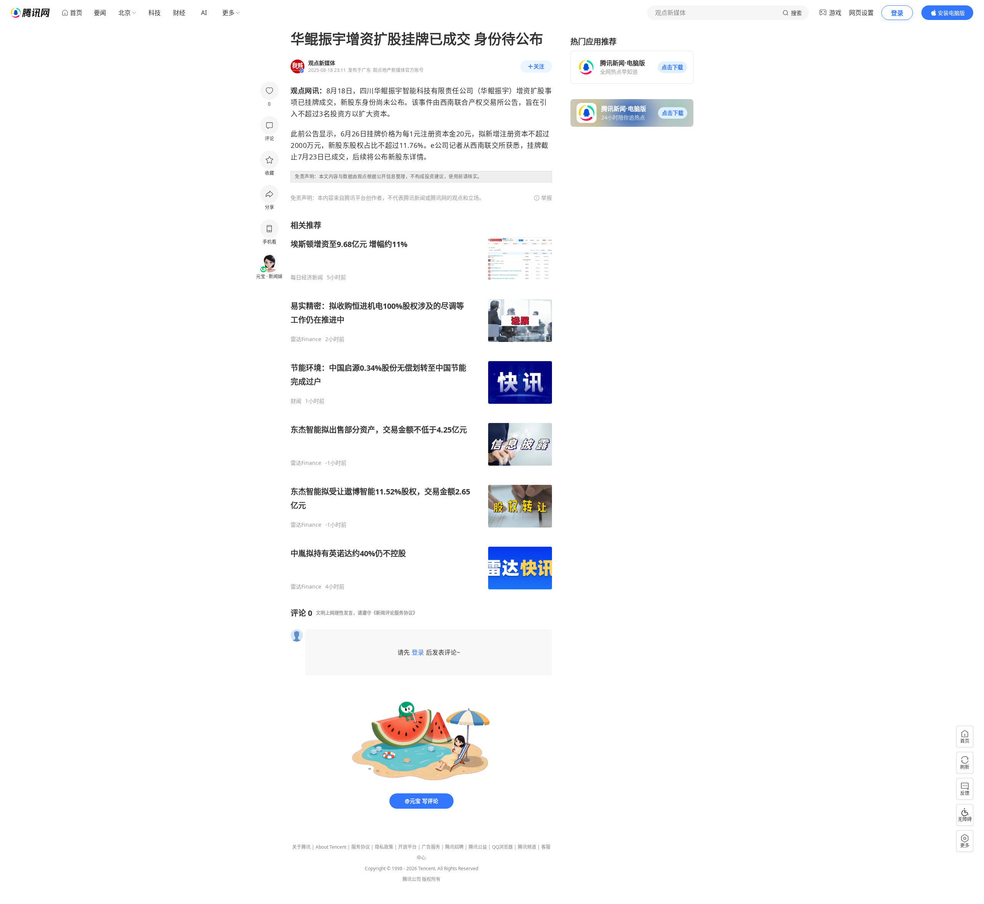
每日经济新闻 (307, 277)
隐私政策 (384, 847)
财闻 (296, 401)
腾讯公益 (478, 847)
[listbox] (421, 405)
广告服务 (431, 847)
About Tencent (331, 847)
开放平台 (407, 847)
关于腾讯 (301, 847)
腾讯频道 (527, 847)
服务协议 (360, 847)
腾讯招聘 (454, 847)
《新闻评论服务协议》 (394, 613)
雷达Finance (306, 339)
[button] (672, 67)
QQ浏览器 (502, 847)
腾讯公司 (411, 879)
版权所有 (431, 879)
